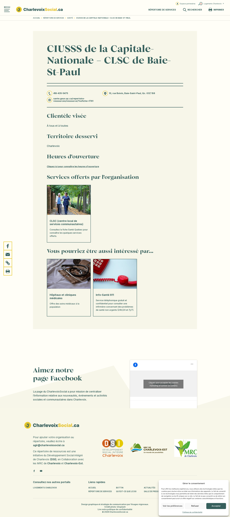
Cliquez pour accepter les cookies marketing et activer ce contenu (163, 384)
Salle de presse (152, 491)
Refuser (195, 506)
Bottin (119, 488)
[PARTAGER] (7, 246)
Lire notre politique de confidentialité (115, 509)
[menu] (7, 10)
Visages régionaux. (140, 504)
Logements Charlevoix (213, 4)
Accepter (216, 506)
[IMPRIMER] (7, 271)
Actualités (149, 488)
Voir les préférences (172, 506)
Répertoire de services (53, 18)
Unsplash (121, 507)
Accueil (36, 18)
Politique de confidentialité (192, 512)
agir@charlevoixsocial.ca (48, 445)
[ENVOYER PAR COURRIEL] (7, 254)
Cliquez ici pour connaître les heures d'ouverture (73, 166)
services (162, 10)
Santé (70, 18)
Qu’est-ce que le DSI (126, 491)
